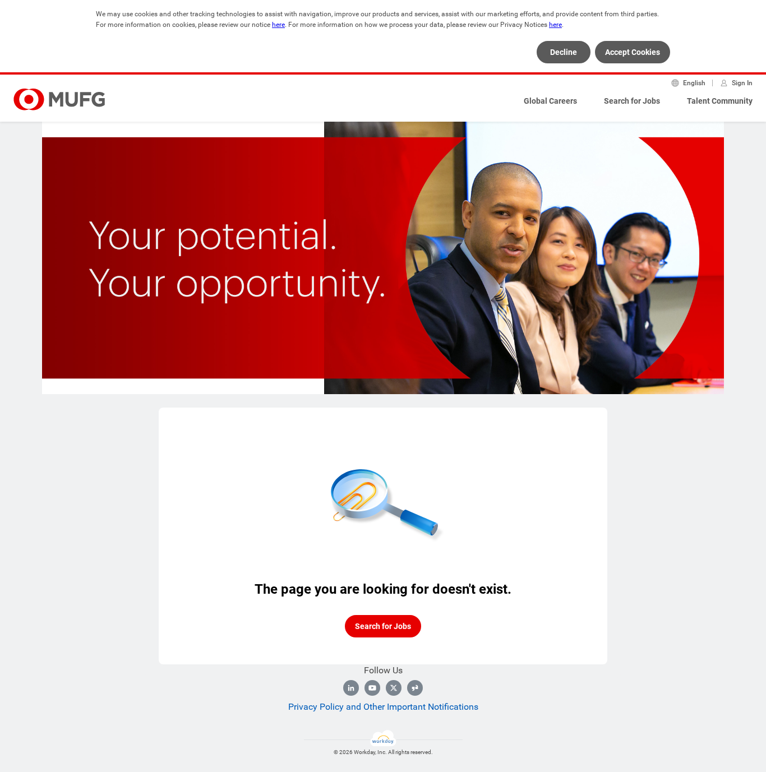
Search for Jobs (632, 100)
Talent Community (720, 100)
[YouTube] (372, 688)
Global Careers (550, 100)
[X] (394, 688)
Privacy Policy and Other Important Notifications (383, 706)
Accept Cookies (632, 52)
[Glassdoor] (415, 688)
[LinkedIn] (351, 688)
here (278, 25)
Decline (563, 52)
